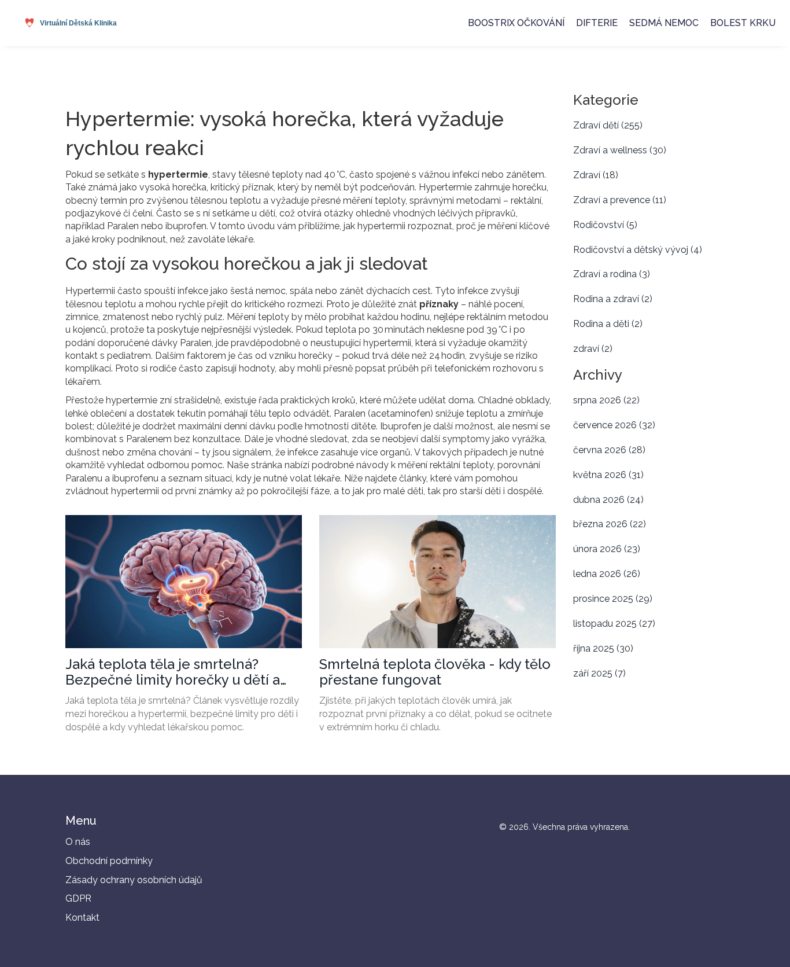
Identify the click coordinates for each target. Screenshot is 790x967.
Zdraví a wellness (619, 150)
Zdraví (595, 175)
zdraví (592, 348)
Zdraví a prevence (619, 199)
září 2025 (599, 673)
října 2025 (603, 648)
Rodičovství (605, 224)
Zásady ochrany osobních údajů (133, 879)
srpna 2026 (606, 400)
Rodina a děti (608, 323)
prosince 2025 (612, 598)
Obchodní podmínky (109, 860)
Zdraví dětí (608, 125)
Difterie (597, 22)
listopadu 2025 (614, 623)
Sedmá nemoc (664, 22)
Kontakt (82, 917)
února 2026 (606, 548)
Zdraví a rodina (611, 274)
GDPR (78, 898)
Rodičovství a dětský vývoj (637, 249)
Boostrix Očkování (516, 22)
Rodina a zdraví (612, 298)
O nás (77, 841)
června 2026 (609, 449)
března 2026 (609, 524)
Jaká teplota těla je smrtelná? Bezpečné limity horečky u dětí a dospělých (172, 672)
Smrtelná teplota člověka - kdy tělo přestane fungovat (435, 672)
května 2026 (608, 474)
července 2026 (614, 425)
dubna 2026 (608, 499)
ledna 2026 (606, 573)
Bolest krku (743, 22)
